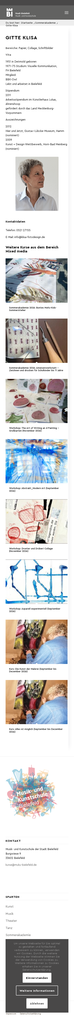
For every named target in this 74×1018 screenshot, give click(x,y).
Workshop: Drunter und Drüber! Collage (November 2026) (31, 549)
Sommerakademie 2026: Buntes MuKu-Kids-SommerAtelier (33, 308)
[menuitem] (58, 12)
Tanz (9, 928)
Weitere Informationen (37, 990)
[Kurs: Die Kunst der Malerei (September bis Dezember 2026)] (37, 642)
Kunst (9, 906)
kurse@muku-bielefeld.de (21, 864)
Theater (11, 920)
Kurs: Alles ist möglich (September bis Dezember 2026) (36, 730)
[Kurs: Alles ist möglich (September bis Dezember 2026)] (37, 702)
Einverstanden (37, 977)
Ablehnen (37, 1003)
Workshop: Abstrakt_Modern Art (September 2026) (34, 489)
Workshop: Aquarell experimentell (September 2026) (34, 609)
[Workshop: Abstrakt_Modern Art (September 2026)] (37, 461)
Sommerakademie (18, 935)
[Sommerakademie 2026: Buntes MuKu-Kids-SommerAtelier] (37, 280)
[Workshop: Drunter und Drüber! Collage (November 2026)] (37, 521)
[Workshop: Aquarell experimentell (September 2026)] (37, 581)
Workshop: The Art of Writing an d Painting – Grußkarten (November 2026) (34, 429)
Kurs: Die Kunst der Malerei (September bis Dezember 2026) (32, 670)
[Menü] (66, 12)
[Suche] (58, 12)
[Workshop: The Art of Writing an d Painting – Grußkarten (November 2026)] (37, 401)
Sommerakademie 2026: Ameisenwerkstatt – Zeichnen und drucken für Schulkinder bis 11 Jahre (36, 369)
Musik (9, 913)
